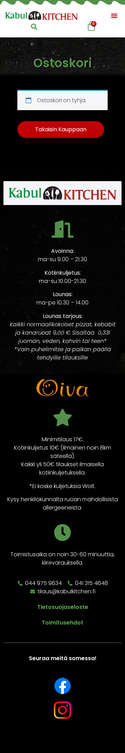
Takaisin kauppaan (60, 129)
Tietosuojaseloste (62, 607)
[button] (114, 15)
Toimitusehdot (62, 623)
